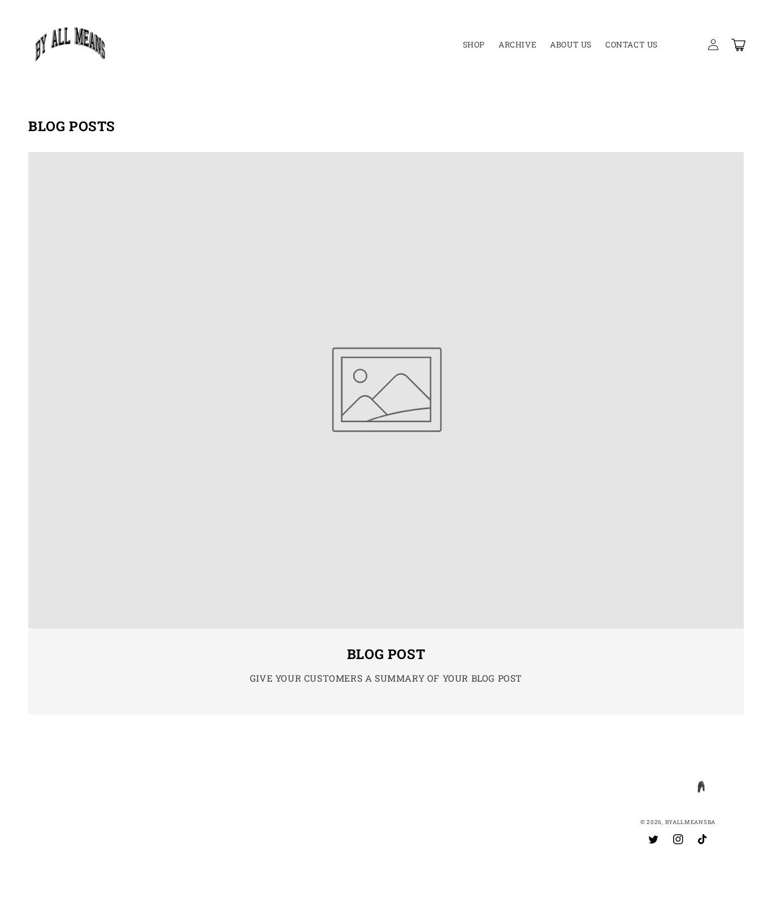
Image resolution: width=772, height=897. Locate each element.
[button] (688, 44)
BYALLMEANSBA (690, 822)
